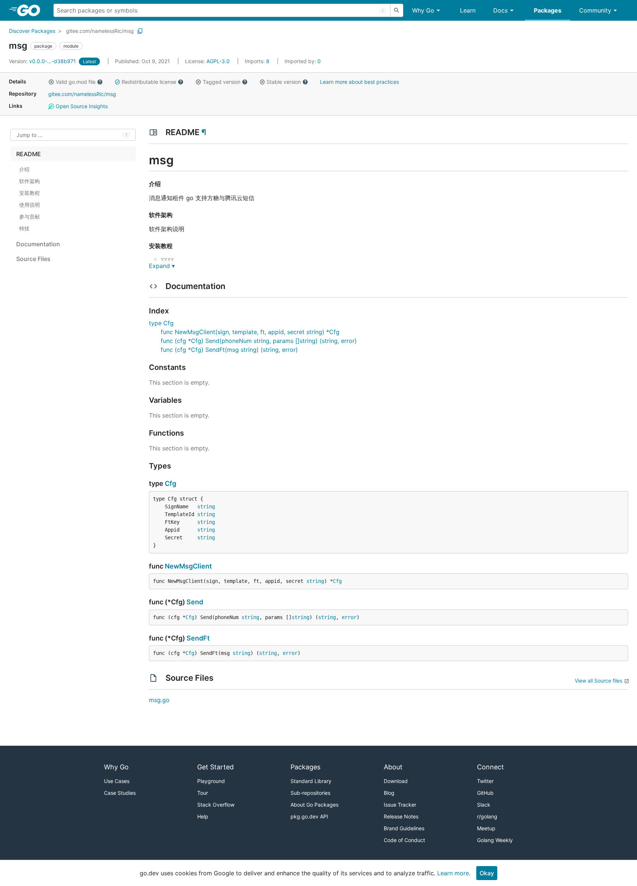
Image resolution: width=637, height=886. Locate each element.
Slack (483, 804)
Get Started (215, 767)
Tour (202, 793)
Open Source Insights (81, 106)
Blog (389, 793)
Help (202, 816)
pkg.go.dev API (309, 816)
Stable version (283, 82)
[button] (51, 82)
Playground (211, 781)
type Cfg (161, 323)
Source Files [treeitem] (33, 258)
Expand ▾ (162, 265)
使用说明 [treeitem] (29, 205)
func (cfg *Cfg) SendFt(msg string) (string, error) (229, 349)
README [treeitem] (28, 154)
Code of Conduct (404, 840)
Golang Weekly (495, 840)
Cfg (170, 483)
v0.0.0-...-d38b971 (43, 61)
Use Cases (116, 781)
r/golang (487, 816)
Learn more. (453, 873)
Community (595, 10)
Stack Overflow (215, 804)
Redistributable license (149, 82)
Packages (547, 10)
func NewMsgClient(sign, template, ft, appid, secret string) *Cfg (250, 332)
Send (195, 602)
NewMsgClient (188, 566)
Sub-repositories (310, 793)
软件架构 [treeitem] (29, 181)
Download (396, 781)
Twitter (485, 781)
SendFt (198, 638)
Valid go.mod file (75, 82)
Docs (500, 10)
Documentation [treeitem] (38, 244)
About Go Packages (314, 804)
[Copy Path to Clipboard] (140, 31)
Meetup (486, 828)
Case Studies (120, 793)
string (206, 506)
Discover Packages (32, 31)
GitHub (485, 793)
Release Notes (401, 816)
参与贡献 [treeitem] (29, 216)
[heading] (31, 10)
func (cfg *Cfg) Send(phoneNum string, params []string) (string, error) (259, 340)
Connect (490, 767)
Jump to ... (29, 135)
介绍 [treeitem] (24, 169)
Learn (468, 10)
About (393, 767)
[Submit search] (396, 10)
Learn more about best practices (359, 82)
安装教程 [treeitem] (29, 193)
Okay (487, 873)
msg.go (159, 700)
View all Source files (598, 680)
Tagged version (221, 82)
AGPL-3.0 (218, 61)
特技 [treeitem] (24, 228)
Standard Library (310, 781)
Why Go (423, 10)
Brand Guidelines (404, 828)
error (349, 617)
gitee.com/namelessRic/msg (100, 31)
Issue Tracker (400, 804)
